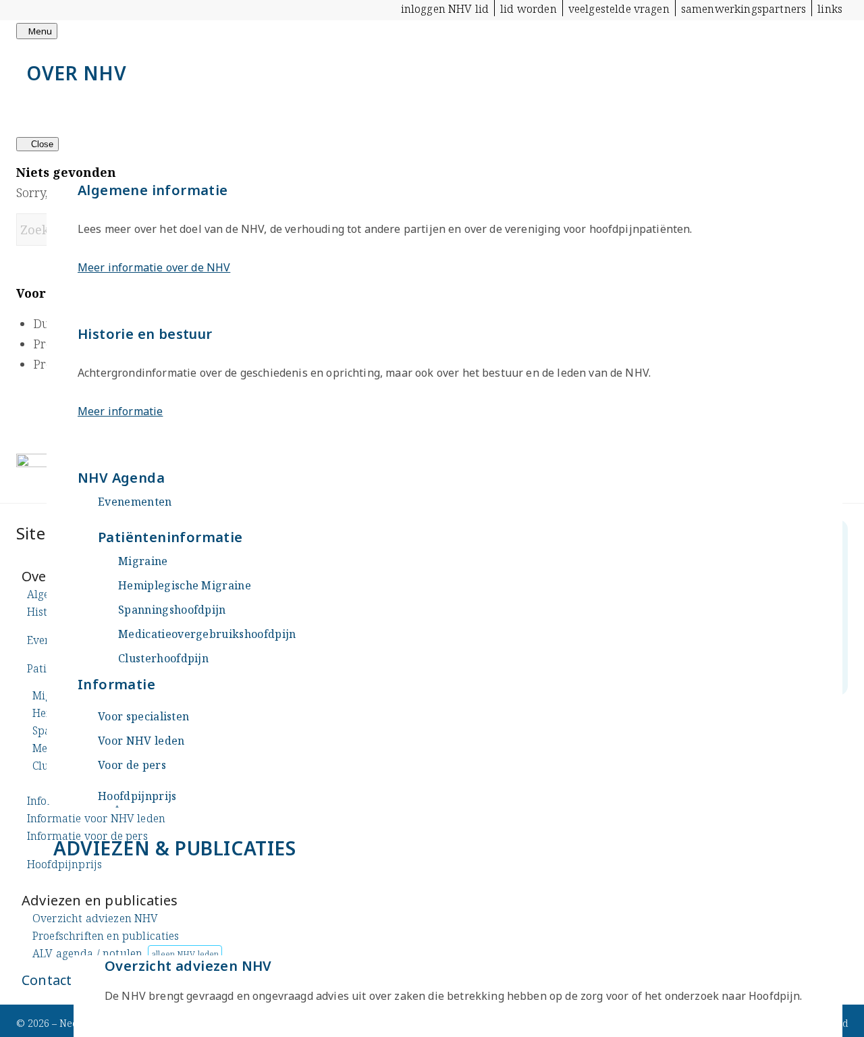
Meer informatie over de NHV (154, 267)
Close (40, 144)
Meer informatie (120, 411)
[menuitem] (445, 8)
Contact (47, 980)
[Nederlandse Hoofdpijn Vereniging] (117, 59)
